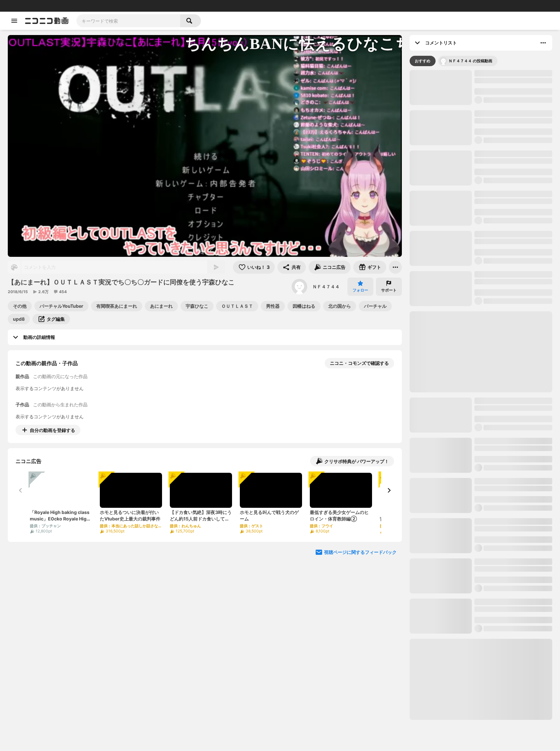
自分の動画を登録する (52, 430)
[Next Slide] (389, 490)
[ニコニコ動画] (47, 21)
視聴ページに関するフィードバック (360, 552)
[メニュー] (395, 267)
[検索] (190, 20)
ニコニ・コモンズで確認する (359, 363)
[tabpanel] (481, 395)
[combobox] (128, 20)
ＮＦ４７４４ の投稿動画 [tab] (470, 60)
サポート (389, 290)
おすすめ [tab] (422, 60)
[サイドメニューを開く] (14, 20)
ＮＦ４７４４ (326, 286)
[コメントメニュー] (543, 42)
